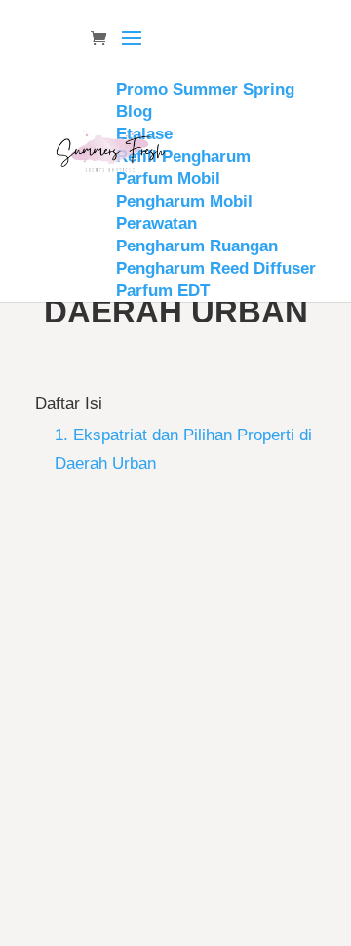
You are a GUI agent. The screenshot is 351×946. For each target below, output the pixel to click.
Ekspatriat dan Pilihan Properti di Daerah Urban (173, 731)
